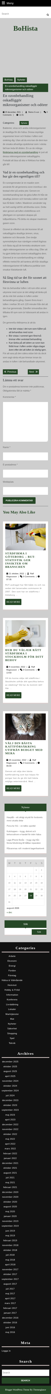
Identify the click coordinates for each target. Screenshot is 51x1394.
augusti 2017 (10, 1284)
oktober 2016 (10, 1322)
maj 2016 (10, 1332)
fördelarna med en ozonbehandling (20, 152)
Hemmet (12, 985)
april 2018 (10, 1264)
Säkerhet (12, 1028)
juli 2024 (10, 1095)
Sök (25, 924)
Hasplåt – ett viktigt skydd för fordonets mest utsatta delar (25, 819)
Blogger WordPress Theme (17, 1390)
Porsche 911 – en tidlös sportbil (21, 826)
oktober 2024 (10, 1086)
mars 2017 (10, 1303)
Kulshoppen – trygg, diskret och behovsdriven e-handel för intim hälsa (24, 833)
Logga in (6, 1351)
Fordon (12, 970)
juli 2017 (10, 1289)
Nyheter (21, 80)
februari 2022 (10, 1153)
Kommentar (9, 397)
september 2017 (10, 1279)
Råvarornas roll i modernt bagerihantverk (25, 848)
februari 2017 (10, 1308)
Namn (6, 447)
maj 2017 (10, 1293)
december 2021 (10, 1163)
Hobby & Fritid (12, 990)
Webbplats (8, 482)
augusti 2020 (10, 1206)
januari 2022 (10, 1158)
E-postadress (10, 464)
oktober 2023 (10, 1105)
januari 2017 (10, 1313)
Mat (12, 1019)
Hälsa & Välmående (12, 980)
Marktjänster (12, 1014)
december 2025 (10, 1061)
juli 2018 (10, 1255)
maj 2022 (10, 1139)
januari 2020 (10, 1216)
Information (12, 995)
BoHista (25, 28)
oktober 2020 (10, 1202)
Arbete (12, 956)
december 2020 (10, 1192)
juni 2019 (10, 1231)
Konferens (12, 999)
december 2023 (10, 1100)
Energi (12, 966)
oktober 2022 (10, 1134)
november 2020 (10, 1197)
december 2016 (10, 1318)
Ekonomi (12, 961)
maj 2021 (10, 1182)
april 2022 (10, 1144)
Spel (12, 1038)
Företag (12, 975)
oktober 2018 (10, 1250)
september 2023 (10, 1110)
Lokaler (12, 1009)
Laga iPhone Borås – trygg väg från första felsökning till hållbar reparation (24, 841)
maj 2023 (10, 1115)
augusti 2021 (10, 1173)
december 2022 (10, 1124)
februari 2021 (10, 1187)
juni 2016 (10, 1327)
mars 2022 (10, 1148)
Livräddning (12, 1004)
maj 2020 (10, 1211)
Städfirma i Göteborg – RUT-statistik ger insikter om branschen (20, 560)
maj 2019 (10, 1235)
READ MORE (14, 603)
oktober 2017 (10, 1274)
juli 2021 (10, 1177)
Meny (10, 3)
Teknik (12, 1043)
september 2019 (10, 1226)
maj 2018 (10, 1260)
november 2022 (10, 1129)
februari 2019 (10, 1240)
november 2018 (10, 1245)
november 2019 (10, 1221)
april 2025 (10, 1076)
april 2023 (10, 1119)
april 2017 (10, 1298)
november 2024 (10, 1081)
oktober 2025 (10, 1066)
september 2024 (10, 1090)
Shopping (12, 1033)
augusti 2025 (10, 1071)
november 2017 (10, 1269)
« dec (9, 912)
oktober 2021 (10, 1168)
